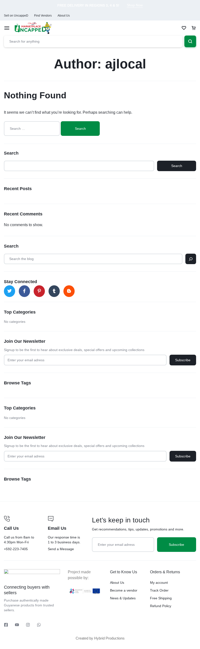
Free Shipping (161, 598)
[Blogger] (69, 291)
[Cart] (193, 28)
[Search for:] (32, 128)
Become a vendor (123, 590)
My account (159, 582)
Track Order (159, 590)
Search (11, 153)
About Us (64, 15)
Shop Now (135, 5)
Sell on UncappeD (16, 15)
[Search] (190, 259)
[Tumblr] (54, 291)
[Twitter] (9, 291)
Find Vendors (43, 15)
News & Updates (123, 598)
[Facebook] (24, 291)
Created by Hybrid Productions (100, 638)
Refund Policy (160, 606)
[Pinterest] (39, 291)
